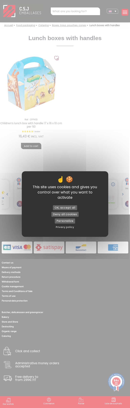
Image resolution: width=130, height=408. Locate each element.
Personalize (65, 221)
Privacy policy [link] (65, 227)
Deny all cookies (65, 214)
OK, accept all (65, 208)
